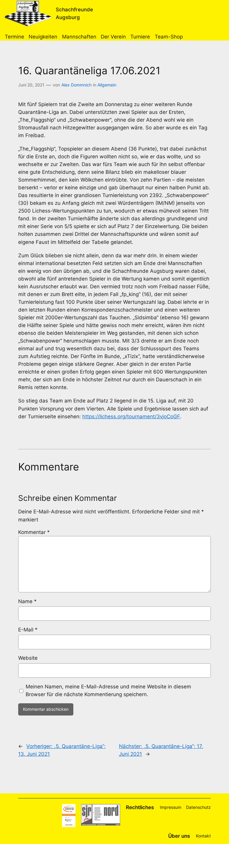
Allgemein (107, 84)
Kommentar (34, 532)
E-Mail (28, 630)
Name (27, 601)
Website (28, 658)
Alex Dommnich (76, 84)
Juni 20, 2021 (31, 84)
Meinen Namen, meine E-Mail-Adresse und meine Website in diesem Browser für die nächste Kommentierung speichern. (108, 690)
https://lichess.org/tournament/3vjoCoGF (131, 416)
